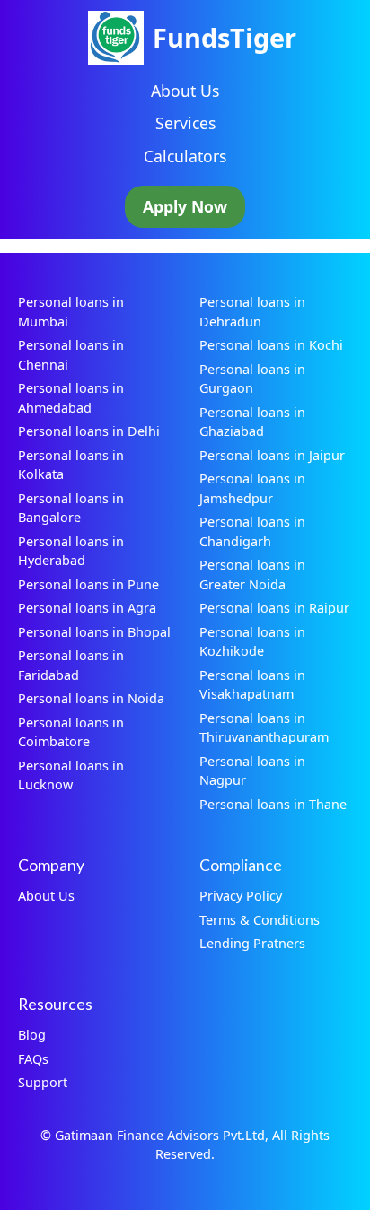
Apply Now (185, 206)
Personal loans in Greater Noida (252, 574)
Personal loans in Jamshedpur (252, 488)
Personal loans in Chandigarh (252, 531)
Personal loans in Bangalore (71, 508)
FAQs (33, 1058)
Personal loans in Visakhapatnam (252, 684)
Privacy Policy (240, 895)
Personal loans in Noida (91, 698)
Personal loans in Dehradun (252, 311)
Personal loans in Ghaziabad (252, 422)
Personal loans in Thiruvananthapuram (264, 727)
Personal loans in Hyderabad (71, 551)
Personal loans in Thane (273, 804)
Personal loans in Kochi (271, 344)
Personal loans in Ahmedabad (71, 397)
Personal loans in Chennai (71, 354)
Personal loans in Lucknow (71, 775)
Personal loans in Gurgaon (252, 379)
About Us (185, 90)
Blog (32, 1034)
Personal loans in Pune (88, 584)
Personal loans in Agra (87, 607)
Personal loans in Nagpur (252, 771)
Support (42, 1082)
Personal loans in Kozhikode (252, 641)
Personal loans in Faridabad (71, 665)
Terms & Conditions (259, 919)
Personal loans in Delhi (89, 431)
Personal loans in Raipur (274, 607)
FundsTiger (224, 37)
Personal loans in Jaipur (272, 455)
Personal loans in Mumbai (71, 311)
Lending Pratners (252, 943)
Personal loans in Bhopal (94, 631)
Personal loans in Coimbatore (71, 732)
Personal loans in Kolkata (71, 465)
